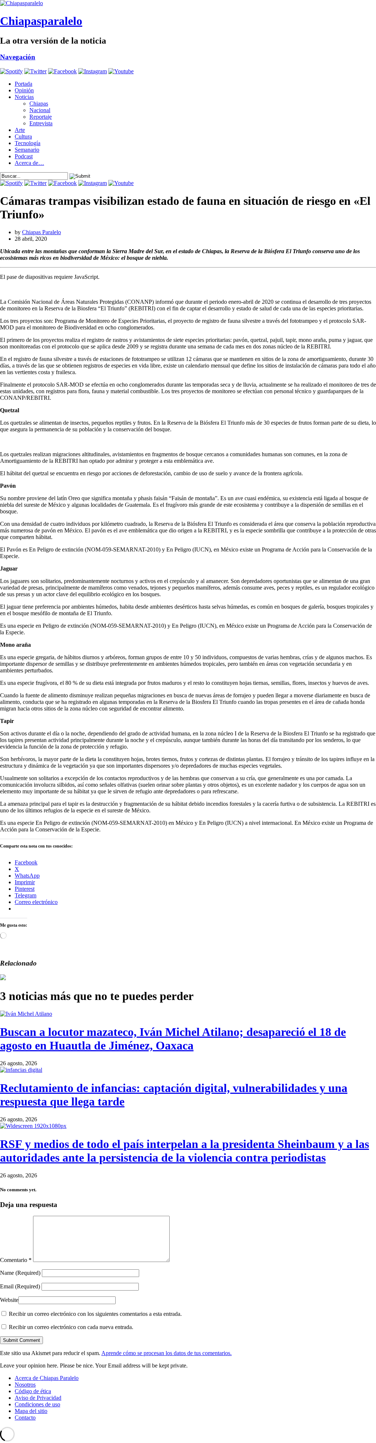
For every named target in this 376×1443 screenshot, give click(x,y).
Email (20, 1286)
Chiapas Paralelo (41, 232)
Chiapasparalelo (41, 20)
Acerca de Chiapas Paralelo (47, 1378)
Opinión (24, 90)
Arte (20, 130)
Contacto (25, 1417)
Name (20, 1273)
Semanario (27, 150)
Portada (23, 84)
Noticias (24, 97)
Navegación (17, 57)
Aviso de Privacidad (38, 1398)
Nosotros (25, 1384)
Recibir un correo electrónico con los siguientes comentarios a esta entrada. (95, 1314)
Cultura (23, 136)
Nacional (39, 110)
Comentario (16, 1260)
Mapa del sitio (31, 1411)
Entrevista (41, 123)
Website (9, 1300)
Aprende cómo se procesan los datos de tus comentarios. (166, 1353)
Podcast (24, 156)
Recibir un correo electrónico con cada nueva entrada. (71, 1327)
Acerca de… (29, 163)
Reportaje (40, 117)
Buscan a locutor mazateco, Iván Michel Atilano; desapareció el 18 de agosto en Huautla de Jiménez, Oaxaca (173, 1038)
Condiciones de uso (37, 1404)
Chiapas (38, 103)
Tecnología (27, 143)
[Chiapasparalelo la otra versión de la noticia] (188, 3)
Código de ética (33, 1391)
